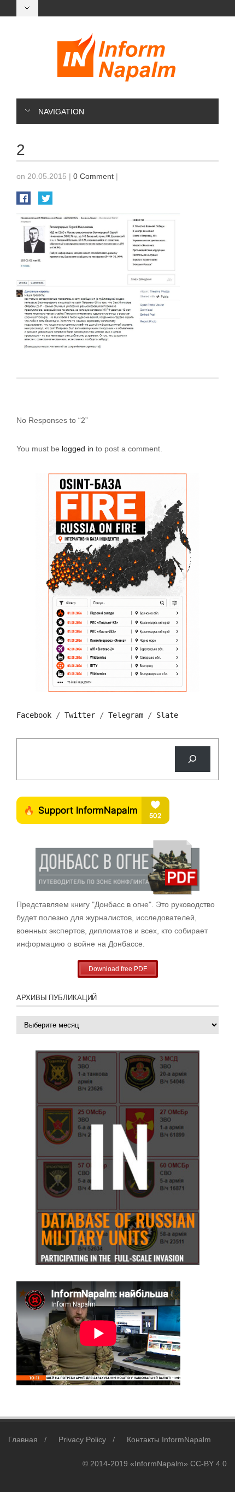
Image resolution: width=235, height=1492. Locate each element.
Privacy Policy (82, 1439)
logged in (79, 448)
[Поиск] (192, 759)
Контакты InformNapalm (169, 1439)
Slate (167, 715)
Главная (23, 1439)
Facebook (33, 715)
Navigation (61, 111)
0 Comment (93, 176)
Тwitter (79, 715)
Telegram (125, 715)
